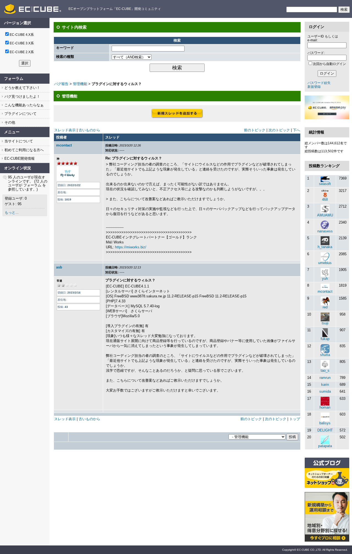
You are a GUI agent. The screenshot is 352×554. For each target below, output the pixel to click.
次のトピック (279, 130)
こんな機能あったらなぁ (23, 105)
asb (59, 267)
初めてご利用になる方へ (23, 150)
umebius (325, 263)
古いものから (89, 130)
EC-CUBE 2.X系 (22, 52)
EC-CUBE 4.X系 (22, 35)
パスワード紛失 (319, 83)
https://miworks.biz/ (130, 247)
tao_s (325, 370)
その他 (9, 122)
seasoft (325, 184)
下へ (296, 130)
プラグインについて (20, 114)
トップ (294, 419)
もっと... (12, 212)
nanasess (325, 231)
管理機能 (80, 84)
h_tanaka (325, 247)
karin (325, 384)
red (325, 307)
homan (325, 407)
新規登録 (314, 87)
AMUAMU (325, 215)
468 (325, 199)
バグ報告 (61, 84)
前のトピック (254, 130)
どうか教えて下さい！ (21, 88)
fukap (325, 339)
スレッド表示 (65, 130)
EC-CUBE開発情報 (19, 158)
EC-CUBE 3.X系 (22, 43)
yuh (325, 278)
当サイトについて (18, 141)
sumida (325, 391)
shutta (325, 355)
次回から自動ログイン (329, 64)
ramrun (325, 378)
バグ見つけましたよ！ (21, 96)
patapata (325, 446)
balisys (325, 423)
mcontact (64, 145)
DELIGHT (325, 430)
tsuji (325, 323)
